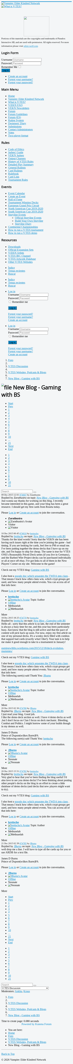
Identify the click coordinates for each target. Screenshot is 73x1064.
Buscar (12, 273)
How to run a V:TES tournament (25, 229)
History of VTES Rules (20, 161)
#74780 (23, 708)
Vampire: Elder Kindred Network (26, 99)
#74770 (23, 618)
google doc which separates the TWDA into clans (41, 576)
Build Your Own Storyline (29, 220)
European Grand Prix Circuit (23, 205)
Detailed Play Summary (21, 164)
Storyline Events (17, 214)
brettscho (34, 533)
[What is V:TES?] (11, 6)
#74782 (23, 771)
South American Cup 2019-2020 (25, 211)
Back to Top (8, 1053)
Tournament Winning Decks (23, 202)
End (10, 449)
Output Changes (17, 158)
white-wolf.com (31, 46)
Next (10, 446)
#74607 (23, 495)
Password (6, 63)
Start (10, 403)
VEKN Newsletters (18, 108)
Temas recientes (16, 270)
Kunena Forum (43, 1024)
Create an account (17, 76)
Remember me (20, 301)
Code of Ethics (16, 149)
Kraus (26, 991)
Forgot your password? (20, 82)
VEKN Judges (16, 155)
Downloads (14, 246)
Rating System (16, 120)
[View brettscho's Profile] (19, 599)
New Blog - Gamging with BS (52, 497)
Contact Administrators (20, 129)
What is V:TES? (17, 102)
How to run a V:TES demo (22, 233)
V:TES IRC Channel (19, 255)
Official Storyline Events (28, 217)
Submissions (15, 126)
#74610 (23, 533)
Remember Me (9, 67)
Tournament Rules (18, 179)
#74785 (23, 843)
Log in (6, 70)
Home (11, 96)
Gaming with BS (40, 569)
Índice (11, 267)
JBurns (47, 675)
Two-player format (18, 135)
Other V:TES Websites (20, 261)
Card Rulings (15, 170)
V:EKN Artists (16, 252)
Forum (11, 111)
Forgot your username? (20, 79)
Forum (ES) (14, 117)
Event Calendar (16, 193)
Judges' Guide (15, 152)
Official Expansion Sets (20, 249)
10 (9, 436)
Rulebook (13, 173)
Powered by (28, 1024)
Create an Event (16, 196)
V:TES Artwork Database (22, 258)
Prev (10, 406)
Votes (11, 132)
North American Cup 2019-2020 (25, 208)
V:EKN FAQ (15, 105)
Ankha (18, 991)
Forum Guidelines (18, 114)
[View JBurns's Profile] (18, 753)
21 (9, 443)
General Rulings (17, 167)
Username (6, 59)
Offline (12, 602)
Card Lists (13, 176)
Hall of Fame (15, 199)
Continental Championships (23, 226)
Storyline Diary (23, 223)
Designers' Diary (17, 123)
